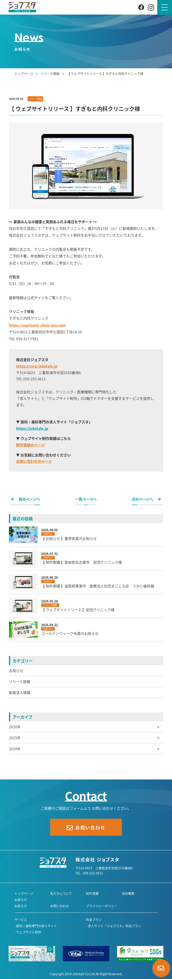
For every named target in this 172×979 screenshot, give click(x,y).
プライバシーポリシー (101, 906)
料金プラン (94, 919)
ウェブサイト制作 (28, 932)
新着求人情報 (19, 692)
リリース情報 (19, 681)
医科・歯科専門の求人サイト (36, 925)
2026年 (15, 726)
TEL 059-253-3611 (89, 873)
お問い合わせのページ (34, 461)
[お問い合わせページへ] (161, 968)
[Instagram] (151, 7)
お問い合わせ (59, 906)
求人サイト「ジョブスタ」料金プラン (114, 925)
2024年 (15, 748)
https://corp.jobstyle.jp (36, 366)
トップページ (24, 73)
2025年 (15, 737)
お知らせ (16, 670)
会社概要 (128, 893)
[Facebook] (141, 6)
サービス (20, 919)
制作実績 (92, 893)
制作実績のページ (30, 445)
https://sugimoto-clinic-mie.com (37, 325)
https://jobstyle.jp (32, 428)
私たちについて (61, 893)
